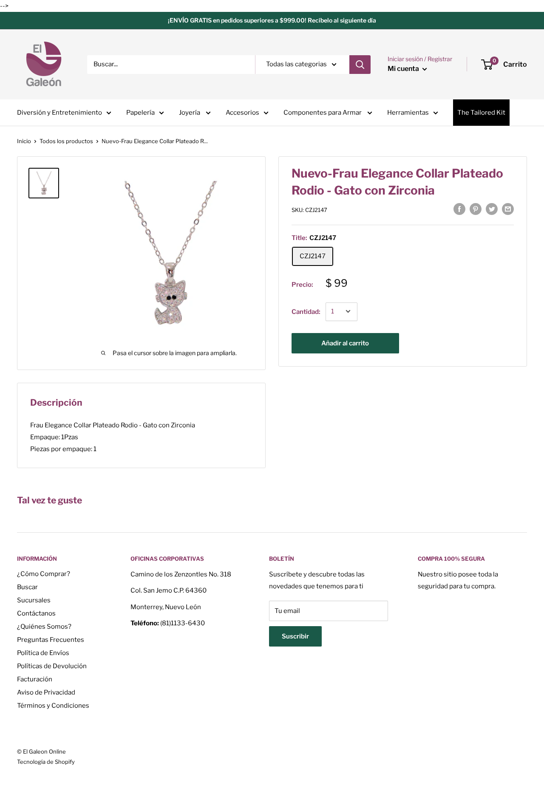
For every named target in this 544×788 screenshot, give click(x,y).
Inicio (24, 141)
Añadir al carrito (345, 343)
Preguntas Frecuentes (50, 640)
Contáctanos (36, 613)
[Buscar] (360, 64)
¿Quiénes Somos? (44, 626)
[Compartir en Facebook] (459, 209)
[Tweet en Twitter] (492, 209)
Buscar (27, 587)
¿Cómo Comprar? (43, 574)
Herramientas (408, 112)
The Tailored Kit (481, 112)
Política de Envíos (43, 653)
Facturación (34, 679)
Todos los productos (66, 141)
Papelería (140, 112)
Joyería (190, 112)
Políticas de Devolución (52, 666)
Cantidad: (306, 311)
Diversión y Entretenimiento (59, 112)
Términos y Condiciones (53, 705)
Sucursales (34, 600)
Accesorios (242, 112)
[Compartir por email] (508, 209)
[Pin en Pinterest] (476, 209)
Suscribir (295, 636)
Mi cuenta (404, 69)
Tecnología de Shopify (46, 761)
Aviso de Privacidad (46, 692)
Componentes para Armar (323, 112)
